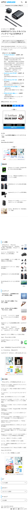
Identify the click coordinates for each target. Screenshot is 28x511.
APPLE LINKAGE (9, 506)
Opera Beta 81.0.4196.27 (7, 141)
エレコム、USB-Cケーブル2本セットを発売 (11, 438)
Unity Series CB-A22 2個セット (12, 86)
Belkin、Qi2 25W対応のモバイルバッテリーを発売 (13, 396)
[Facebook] (21, 106)
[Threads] (9, 106)
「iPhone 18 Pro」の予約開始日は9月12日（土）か (13, 382)
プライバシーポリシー (19, 507)
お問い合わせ (6, 507)
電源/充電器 (12, 29)
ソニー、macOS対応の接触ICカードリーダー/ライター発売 (13, 135)
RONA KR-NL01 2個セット (11, 93)
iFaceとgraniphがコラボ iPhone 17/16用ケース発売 (13, 447)
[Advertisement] (14, 227)
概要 (2, 507)
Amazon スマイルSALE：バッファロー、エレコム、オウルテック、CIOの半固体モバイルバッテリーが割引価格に (14, 401)
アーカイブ (12, 507)
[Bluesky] (15, 106)
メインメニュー (26, 2)
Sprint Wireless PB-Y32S (10, 79)
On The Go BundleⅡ (9, 54)
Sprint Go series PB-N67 (10, 73)
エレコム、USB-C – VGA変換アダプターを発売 (12, 440)
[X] (3, 106)
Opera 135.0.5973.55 (6, 450)
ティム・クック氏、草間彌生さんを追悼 (10, 453)
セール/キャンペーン (5, 29)
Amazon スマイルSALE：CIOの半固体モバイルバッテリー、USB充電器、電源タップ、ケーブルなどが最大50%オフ (14, 430)
